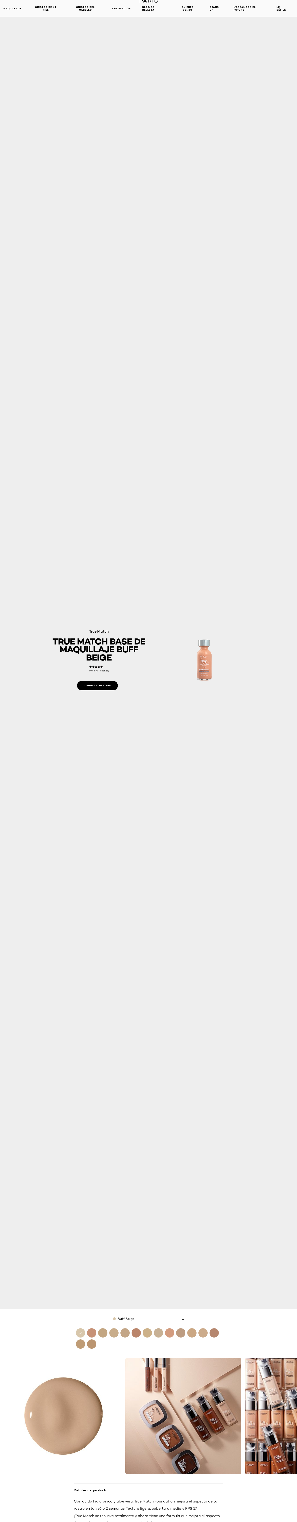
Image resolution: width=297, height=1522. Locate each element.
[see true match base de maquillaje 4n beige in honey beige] (158, 1333)
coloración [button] (121, 8)
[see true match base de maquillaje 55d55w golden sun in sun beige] (169, 1333)
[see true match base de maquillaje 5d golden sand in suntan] (180, 1333)
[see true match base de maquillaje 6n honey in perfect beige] (80, 1344)
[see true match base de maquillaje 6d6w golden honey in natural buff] (91, 1333)
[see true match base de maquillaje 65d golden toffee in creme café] (214, 1333)
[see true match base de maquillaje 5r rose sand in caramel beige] (203, 1333)
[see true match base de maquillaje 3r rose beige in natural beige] (125, 1333)
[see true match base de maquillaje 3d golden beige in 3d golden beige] (102, 1333)
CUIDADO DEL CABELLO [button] (85, 8)
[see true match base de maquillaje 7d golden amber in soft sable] (91, 1344)
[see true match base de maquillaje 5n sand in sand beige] (192, 1333)
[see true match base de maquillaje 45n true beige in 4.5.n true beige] (136, 1333)
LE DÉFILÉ (281, 8)
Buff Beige (126, 1319)
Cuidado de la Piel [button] (46, 8)
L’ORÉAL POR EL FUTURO (245, 8)
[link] (99, 668)
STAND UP (214, 8)
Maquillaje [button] (12, 8)
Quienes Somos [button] (188, 8)
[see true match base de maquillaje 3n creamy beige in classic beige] (114, 1333)
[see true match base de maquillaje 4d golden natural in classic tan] (147, 1333)
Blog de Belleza (148, 8)
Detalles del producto (90, 1490)
